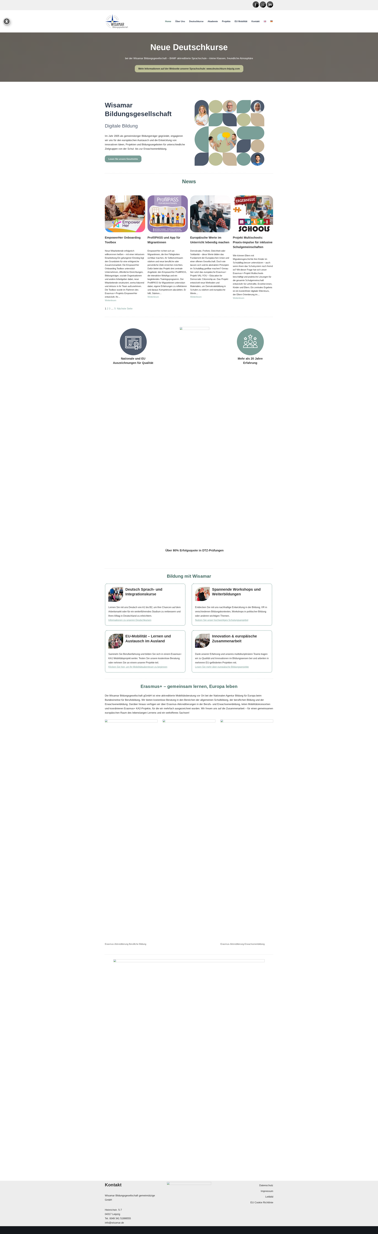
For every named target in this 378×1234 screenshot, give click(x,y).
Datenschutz (266, 1185)
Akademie (213, 21)
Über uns (180, 21)
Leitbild (269, 1196)
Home (168, 21)
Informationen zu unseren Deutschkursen (129, 620)
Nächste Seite (124, 308)
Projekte (226, 21)
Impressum (267, 1191)
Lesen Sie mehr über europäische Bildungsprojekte (222, 667)
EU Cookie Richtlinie (261, 1202)
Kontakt (255, 21)
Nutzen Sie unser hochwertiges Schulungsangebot (221, 620)
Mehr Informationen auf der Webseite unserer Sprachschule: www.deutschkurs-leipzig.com (189, 68)
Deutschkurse (196, 21)
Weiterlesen (110, 300)
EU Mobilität (241, 21)
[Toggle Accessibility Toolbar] (6, 21)
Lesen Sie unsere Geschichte (123, 159)
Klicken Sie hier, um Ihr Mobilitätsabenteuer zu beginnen (137, 667)
